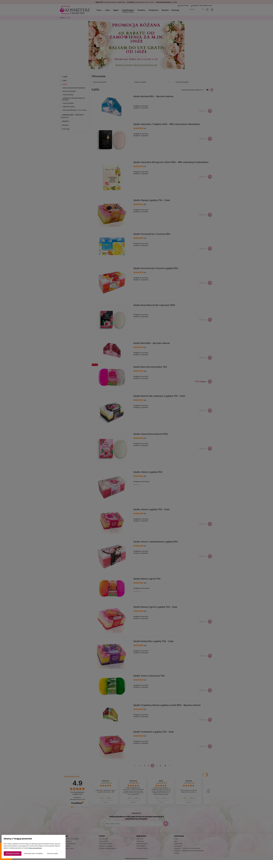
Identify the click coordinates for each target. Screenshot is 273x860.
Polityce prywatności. (35, 848)
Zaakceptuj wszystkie (12, 853)
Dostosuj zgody (52, 853)
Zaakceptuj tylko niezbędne (33, 853)
